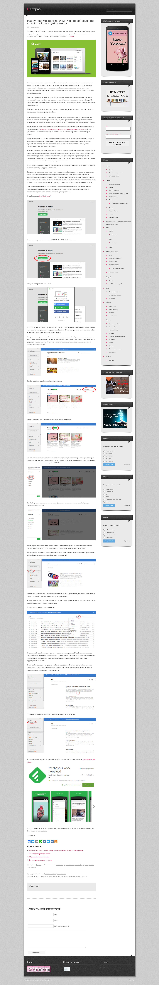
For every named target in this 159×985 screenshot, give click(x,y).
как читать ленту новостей (73, 865)
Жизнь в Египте (113, 327)
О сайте (108, 356)
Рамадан (114, 243)
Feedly (72, 36)
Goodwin (131, 980)
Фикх (107, 227)
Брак (110, 255)
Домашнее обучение (118, 268)
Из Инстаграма (109, 530)
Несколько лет (109, 491)
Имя (107, 126)
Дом (107, 288)
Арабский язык (113, 196)
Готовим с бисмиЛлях (115, 295)
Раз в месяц (108, 456)
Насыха (111, 346)
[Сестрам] (38, 972)
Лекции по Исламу (114, 190)
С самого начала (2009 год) (113, 499)
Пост (110, 239)
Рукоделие (112, 298)
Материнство (113, 261)
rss (64, 865)
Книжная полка (113, 217)
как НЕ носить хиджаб (115, 284)
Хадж (110, 247)
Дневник (111, 333)
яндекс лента (32, 867)
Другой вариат (109, 537)
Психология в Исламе (115, 324)
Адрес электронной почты (114, 134)
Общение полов (113, 272)
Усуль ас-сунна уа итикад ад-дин (118, 193)
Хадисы (111, 208)
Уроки (111, 187)
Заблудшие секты (114, 176)
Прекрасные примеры (115, 349)
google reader (59, 865)
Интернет (38, 865)
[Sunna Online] (115, 427)
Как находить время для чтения (39, 853)
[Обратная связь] (67, 971)
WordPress (49, 980)
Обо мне (111, 360)
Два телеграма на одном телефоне (40, 860)
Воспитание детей (114, 264)
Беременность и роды (115, 258)
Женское (108, 302)
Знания (108, 180)
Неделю (107, 502)
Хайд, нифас (112, 306)
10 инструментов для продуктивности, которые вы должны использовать (62, 129)
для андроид (87, 759)
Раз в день (108, 458)
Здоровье (111, 312)
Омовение (115, 235)
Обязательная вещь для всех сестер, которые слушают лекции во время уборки (56, 850)
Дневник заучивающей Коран (120, 203)
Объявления (112, 352)
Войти (36, 980)
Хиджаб (108, 277)
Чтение (111, 214)
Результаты (127, 464)
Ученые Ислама (113, 211)
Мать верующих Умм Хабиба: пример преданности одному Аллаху (63, 876)
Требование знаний (114, 184)
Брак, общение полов (112, 251)
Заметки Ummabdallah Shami (117, 336)
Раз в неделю (109, 461)
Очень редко (109, 453)
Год (106, 494)
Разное (108, 320)
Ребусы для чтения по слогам (39, 857)
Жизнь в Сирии (113, 330)
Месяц (107, 496)
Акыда (108, 166)
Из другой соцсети (110, 535)
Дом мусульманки (114, 292)
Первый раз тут (109, 451)
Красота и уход (113, 309)
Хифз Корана (112, 200)
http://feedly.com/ (45, 196)
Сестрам (34, 9)
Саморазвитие (113, 315)
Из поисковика (109, 532)
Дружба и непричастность (116, 173)
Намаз (111, 231)
